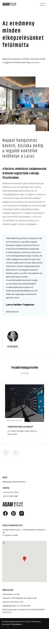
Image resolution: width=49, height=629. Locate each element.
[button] (42, 4)
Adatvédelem (17, 624)
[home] (12, 4)
